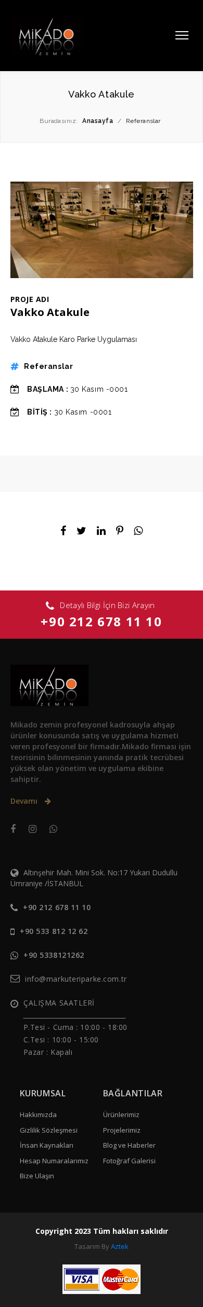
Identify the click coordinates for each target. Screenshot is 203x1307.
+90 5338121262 (53, 955)
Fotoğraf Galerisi (129, 1160)
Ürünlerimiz (121, 1114)
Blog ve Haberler (129, 1145)
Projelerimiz (122, 1130)
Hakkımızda (38, 1114)
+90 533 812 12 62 (54, 931)
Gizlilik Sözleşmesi (49, 1130)
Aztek (120, 1246)
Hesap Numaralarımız (54, 1160)
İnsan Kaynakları (46, 1145)
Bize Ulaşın (37, 1175)
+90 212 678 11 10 (101, 621)
